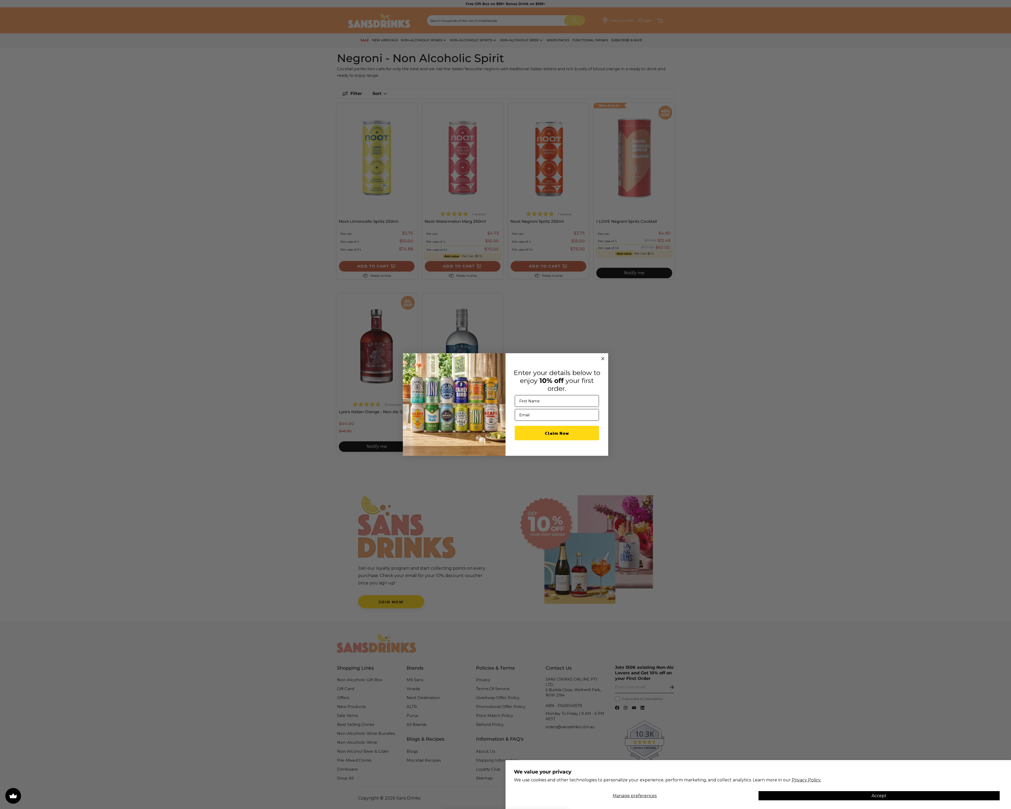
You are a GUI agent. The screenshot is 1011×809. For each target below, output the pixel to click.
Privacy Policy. (806, 779)
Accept (878, 795)
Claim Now (557, 433)
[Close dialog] (602, 358)
